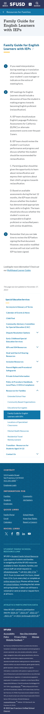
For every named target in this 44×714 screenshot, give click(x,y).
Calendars (8, 522)
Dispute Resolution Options (18, 333)
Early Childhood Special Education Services (16, 340)
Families (7, 496)
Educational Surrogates (17, 407)
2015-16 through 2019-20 (27, 616)
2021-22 (8, 616)
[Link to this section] (33, 49)
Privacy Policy (20, 637)
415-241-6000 (10, 481)
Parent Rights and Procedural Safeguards (19, 369)
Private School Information (18, 376)
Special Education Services (18, 299)
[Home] (17, 4)
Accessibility (9, 633)
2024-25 (14, 612)
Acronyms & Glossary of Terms (19, 307)
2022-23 (33, 612)
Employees (8, 504)
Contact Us (11, 454)
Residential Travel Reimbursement (15, 438)
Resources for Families (19, 12)
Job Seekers (28, 500)
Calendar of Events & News (18, 312)
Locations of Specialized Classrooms (18, 423)
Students (7, 500)
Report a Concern (30, 522)
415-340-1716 (30, 572)
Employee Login (10, 485)
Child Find (10, 318)
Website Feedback (14, 640)
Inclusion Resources (14, 361)
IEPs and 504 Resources (16, 347)
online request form (12, 581)
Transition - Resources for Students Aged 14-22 (17, 447)
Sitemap (35, 637)
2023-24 (24, 612)
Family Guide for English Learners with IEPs (18, 415)
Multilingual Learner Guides (19, 270)
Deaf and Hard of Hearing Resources (17, 354)
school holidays (12, 584)
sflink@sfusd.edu (11, 572)
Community (27, 496)
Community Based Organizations (21, 402)
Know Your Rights (30, 518)
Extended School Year (17, 396)
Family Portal (9, 515)
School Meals (28, 515)
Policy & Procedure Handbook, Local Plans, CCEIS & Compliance (20, 383)
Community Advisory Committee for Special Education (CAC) (20, 325)
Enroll (6, 518)
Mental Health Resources (18, 431)
